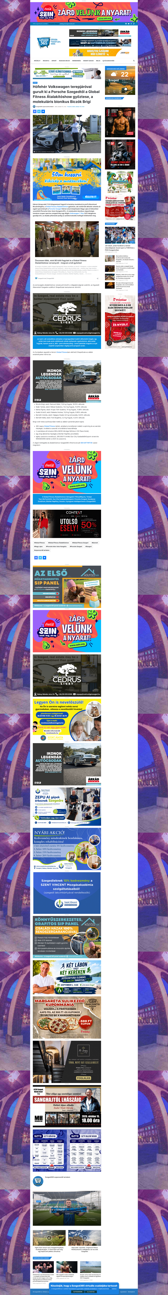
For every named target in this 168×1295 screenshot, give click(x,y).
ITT (110, 1289)
